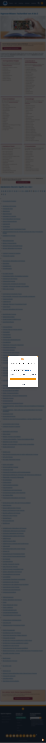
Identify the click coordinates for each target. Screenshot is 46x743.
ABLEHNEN (23, 384)
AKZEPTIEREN (23, 378)
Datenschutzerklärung (27, 370)
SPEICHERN (23, 381)
